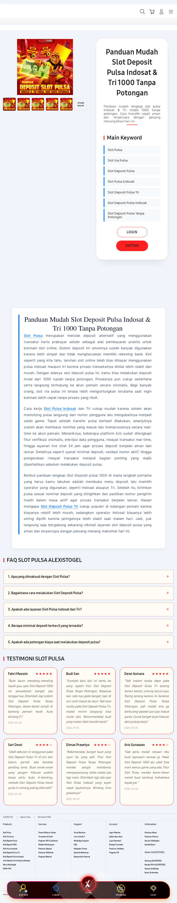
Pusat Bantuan (79, 833)
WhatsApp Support (81, 841)
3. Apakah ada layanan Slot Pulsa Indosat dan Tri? (88, 609)
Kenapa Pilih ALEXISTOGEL (155, 865)
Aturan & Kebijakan (152, 841)
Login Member (114, 833)
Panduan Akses (151, 833)
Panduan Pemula (151, 837)
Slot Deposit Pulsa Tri (59, 506)
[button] (152, 11)
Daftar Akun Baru (116, 837)
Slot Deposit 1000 (10, 845)
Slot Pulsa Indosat (60, 408)
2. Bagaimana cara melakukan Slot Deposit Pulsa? (88, 593)
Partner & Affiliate (152, 869)
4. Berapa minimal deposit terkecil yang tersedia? (88, 626)
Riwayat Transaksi (116, 845)
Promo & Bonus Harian (47, 833)
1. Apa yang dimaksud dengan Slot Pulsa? (88, 577)
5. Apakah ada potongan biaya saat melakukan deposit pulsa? (88, 642)
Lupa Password (115, 841)
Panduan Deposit (45, 849)
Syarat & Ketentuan (81, 853)
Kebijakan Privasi (80, 849)
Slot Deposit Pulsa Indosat (13, 857)
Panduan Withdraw (46, 853)
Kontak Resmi (150, 845)
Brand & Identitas (151, 873)
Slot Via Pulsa (8, 837)
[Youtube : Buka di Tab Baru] (172, 894)
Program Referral (45, 857)
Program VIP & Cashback (48, 841)
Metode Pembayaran (46, 845)
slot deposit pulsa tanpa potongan (16, 861)
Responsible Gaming (82, 857)
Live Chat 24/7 (79, 837)
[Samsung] (13, 11)
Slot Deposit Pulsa (10, 841)
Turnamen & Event (45, 837)
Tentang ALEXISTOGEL (153, 861)
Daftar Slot (7, 869)
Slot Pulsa (33, 335)
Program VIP (114, 853)
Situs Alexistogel (9, 865)
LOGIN (132, 232)
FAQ (75, 845)
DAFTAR (132, 246)
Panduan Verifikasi (116, 849)
